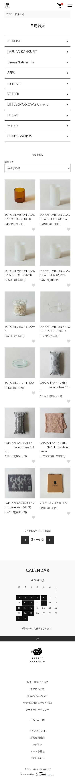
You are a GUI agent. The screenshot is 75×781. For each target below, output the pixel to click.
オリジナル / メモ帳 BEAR (54, 503)
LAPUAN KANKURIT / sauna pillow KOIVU (20, 447)
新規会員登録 (37, 737)
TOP (9, 14)
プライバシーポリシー (37, 709)
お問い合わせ (37, 758)
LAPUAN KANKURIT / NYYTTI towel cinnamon (54, 447)
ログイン (37, 744)
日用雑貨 (19, 14)
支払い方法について (37, 696)
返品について (37, 689)
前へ (25, 540)
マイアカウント (37, 730)
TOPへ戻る (37, 638)
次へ (50, 540)
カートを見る (37, 751)
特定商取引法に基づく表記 (37, 703)
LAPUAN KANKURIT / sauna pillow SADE (55, 387)
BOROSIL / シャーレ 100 (19, 383)
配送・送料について (37, 682)
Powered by (27, 775)
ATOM (41, 720)
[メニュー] (69, 5)
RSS (32, 720)
